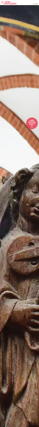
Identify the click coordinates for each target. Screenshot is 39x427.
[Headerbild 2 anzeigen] (19, 424)
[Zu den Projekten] (32, 123)
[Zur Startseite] (8, 2)
